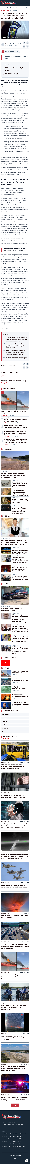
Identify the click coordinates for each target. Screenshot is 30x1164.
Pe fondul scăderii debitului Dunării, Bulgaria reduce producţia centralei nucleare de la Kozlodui (16, 339)
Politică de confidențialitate (8, 1124)
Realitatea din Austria (6, 1143)
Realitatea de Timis (6, 1146)
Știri (7, 7)
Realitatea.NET (5, 1133)
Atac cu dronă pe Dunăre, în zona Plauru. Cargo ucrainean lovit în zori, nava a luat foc (14, 413)
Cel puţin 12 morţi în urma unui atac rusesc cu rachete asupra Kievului (16, 358)
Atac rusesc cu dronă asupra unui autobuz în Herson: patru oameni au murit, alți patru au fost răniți (13, 766)
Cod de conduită (19, 1124)
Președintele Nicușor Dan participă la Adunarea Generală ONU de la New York (19, 570)
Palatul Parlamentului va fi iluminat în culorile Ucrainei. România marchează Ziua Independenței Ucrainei (20, 551)
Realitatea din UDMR (16, 1146)
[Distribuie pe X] (27, 46)
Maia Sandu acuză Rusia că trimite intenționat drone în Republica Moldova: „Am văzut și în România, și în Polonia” (20, 640)
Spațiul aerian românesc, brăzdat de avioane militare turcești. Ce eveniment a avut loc (14, 887)
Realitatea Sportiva (14, 1133)
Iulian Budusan (25, 1003)
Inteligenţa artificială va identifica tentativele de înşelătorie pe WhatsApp (16, 426)
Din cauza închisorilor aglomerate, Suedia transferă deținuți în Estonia (13, 796)
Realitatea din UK (15, 44)
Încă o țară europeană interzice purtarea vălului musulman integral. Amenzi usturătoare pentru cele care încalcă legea (20, 510)
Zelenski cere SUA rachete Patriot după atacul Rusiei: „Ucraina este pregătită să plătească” (20, 579)
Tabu (24, 1146)
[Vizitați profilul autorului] (2, 44)
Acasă (4, 7)
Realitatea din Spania (6, 1138)
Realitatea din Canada (16, 1141)
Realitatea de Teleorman (7, 1149)
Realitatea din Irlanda (6, 1136)
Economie (6, 436)
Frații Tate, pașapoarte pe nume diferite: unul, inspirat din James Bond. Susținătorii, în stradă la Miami (20, 650)
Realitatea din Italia (6, 1141)
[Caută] (22, 3)
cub (3, 376)
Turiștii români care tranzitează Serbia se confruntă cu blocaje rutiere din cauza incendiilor (15, 352)
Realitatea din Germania (18, 1136)
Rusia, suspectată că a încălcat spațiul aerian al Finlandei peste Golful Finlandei (15, 345)
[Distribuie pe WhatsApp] (24, 46)
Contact (3, 1122)
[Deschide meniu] (27, 3)
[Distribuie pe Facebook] (27, 42)
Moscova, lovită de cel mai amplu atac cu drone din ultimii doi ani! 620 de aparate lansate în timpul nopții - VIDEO (14, 856)
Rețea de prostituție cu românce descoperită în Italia (11, 609)
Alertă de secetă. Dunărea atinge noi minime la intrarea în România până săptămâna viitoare (13, 1068)
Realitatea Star (23, 1133)
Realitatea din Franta (17, 1143)
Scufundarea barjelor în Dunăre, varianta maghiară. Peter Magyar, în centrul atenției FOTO (15, 1007)
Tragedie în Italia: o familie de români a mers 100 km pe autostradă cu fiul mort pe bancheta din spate (15, 419)
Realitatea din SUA (17, 1138)
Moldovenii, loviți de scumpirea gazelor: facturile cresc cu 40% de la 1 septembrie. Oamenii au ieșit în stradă (20, 561)
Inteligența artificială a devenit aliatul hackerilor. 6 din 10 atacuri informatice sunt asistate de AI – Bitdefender (14, 826)
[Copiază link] (24, 42)
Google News (5, 383)
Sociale (6, 429)
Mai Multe (15, 1105)
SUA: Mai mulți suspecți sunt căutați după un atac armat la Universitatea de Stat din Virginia (14, 1099)
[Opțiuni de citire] (26, 1160)
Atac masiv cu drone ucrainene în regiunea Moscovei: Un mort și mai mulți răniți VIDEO (14, 1038)
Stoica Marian (25, 793)
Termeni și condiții (11, 1122)
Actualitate (12, 7)
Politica (6, 444)
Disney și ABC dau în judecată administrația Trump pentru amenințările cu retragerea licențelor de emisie (20, 630)
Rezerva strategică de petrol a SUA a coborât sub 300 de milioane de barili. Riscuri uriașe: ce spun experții (15, 433)
